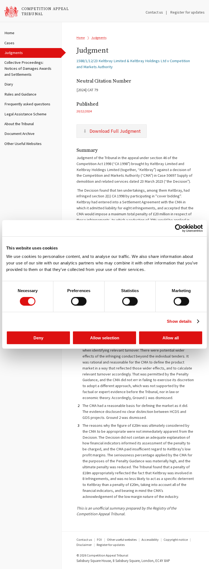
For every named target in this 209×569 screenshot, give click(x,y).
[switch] (79, 301)
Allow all (170, 337)
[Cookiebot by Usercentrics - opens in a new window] (179, 228)
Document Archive (19, 133)
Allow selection (104, 337)
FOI (99, 540)
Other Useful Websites (23, 143)
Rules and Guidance (20, 94)
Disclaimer (84, 545)
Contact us (154, 12)
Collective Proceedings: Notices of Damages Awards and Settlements (27, 68)
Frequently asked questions (27, 104)
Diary (8, 84)
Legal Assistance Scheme (25, 114)
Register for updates (187, 12)
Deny (38, 337)
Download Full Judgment (115, 131)
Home (9, 32)
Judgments (13, 52)
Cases (9, 42)
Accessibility (150, 540)
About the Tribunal (19, 123)
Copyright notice (176, 540)
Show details (179, 321)
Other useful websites (122, 540)
